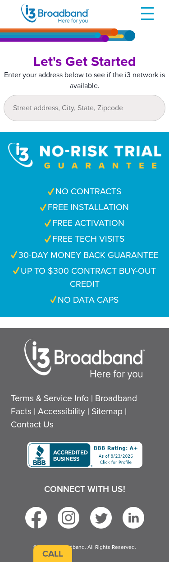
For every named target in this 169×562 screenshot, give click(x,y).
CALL (52, 553)
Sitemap (107, 411)
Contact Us (32, 424)
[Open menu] (147, 13)
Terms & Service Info (50, 398)
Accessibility (61, 411)
